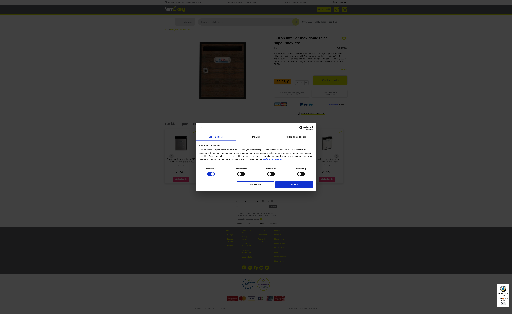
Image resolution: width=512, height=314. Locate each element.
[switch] (241, 174)
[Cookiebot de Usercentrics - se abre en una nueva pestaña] (301, 128)
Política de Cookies (272, 159)
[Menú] (507, 285)
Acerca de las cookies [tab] (296, 137)
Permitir (294, 184)
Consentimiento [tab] (216, 137)
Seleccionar (255, 184)
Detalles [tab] (256, 137)
